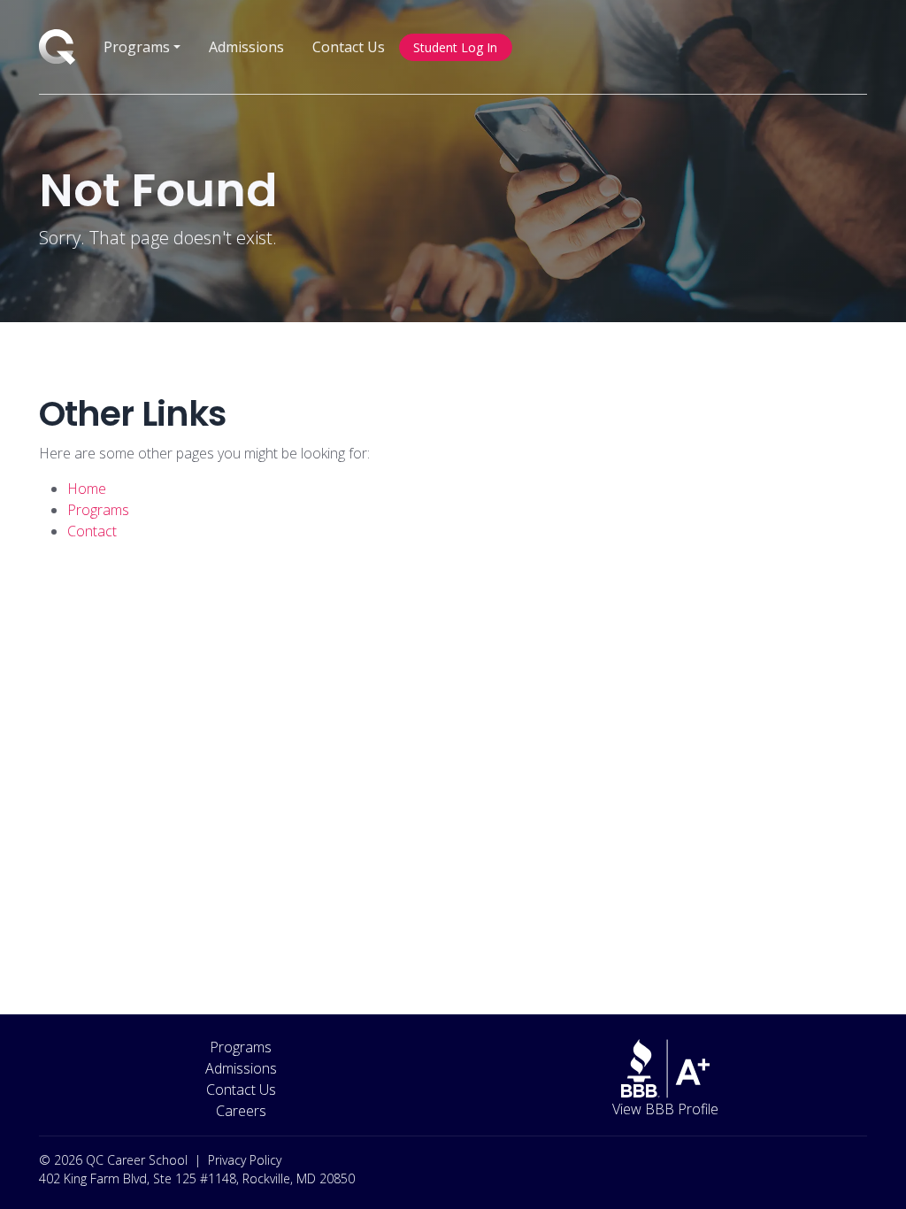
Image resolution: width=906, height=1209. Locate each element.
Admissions (246, 47)
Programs (241, 1047)
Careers (241, 1110)
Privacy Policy (244, 1159)
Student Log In (455, 47)
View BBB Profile (665, 1109)
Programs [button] (137, 47)
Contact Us (348, 47)
